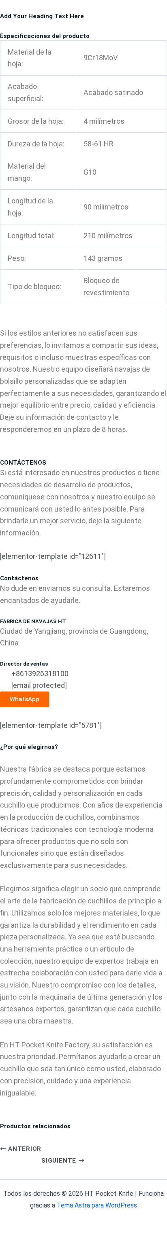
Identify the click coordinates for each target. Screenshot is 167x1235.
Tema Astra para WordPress (97, 1205)
